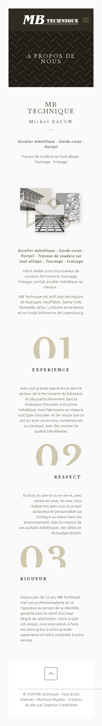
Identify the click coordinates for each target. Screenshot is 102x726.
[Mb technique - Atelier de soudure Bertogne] (51, 19)
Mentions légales (51, 699)
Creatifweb (67, 705)
